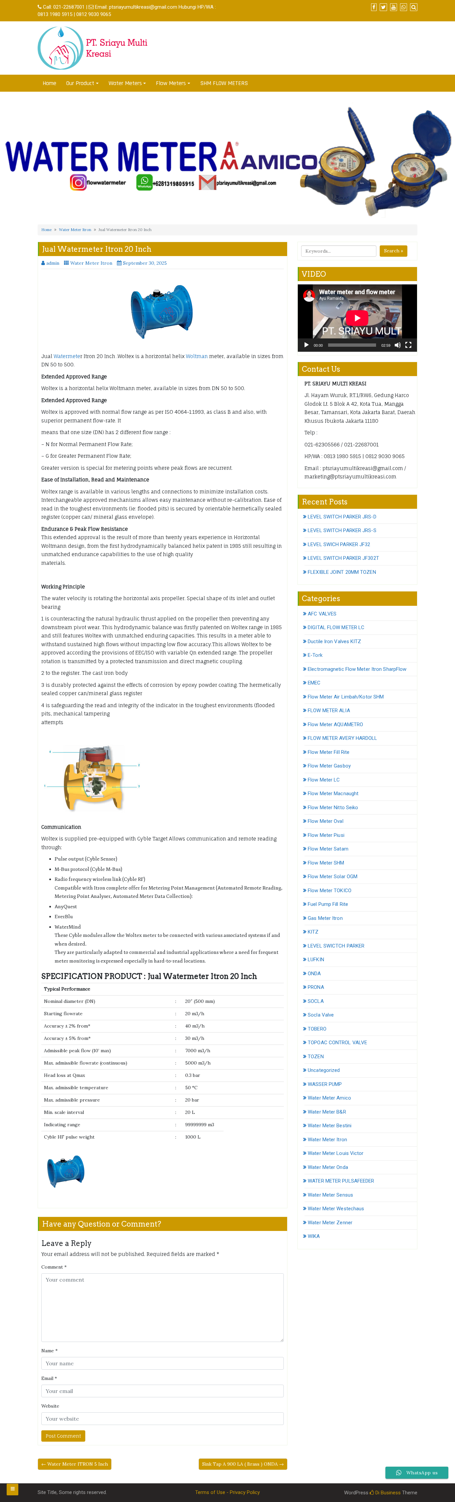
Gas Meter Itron (325, 918)
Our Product (80, 83)
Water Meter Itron (75, 229)
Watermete (67, 356)
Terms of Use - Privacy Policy (227, 1492)
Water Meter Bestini (329, 1126)
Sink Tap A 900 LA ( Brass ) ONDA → (243, 1464)
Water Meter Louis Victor (335, 1153)
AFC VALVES (322, 614)
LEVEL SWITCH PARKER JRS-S (342, 530)
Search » (393, 251)
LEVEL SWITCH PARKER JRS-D (342, 517)
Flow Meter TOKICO (329, 891)
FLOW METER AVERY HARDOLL (342, 738)
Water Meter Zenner (330, 1223)
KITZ (313, 932)
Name (49, 1351)
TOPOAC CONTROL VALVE (337, 1043)
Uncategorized (324, 1070)
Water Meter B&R (327, 1112)
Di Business (387, 1493)
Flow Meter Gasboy (329, 766)
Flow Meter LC (324, 780)
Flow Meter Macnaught (333, 794)
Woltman (197, 356)
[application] (357, 317)
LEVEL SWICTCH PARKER (336, 946)
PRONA (316, 987)
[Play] (306, 345)
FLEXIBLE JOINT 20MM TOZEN (342, 572)
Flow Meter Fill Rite (328, 752)
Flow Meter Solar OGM (332, 877)
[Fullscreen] (408, 345)
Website (50, 1406)
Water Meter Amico (329, 1098)
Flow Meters (171, 83)
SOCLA (316, 1001)
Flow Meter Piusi (326, 835)
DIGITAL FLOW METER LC (336, 627)
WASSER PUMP (325, 1084)
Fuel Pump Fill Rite (328, 904)
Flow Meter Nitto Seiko (333, 808)
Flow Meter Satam (328, 849)
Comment (54, 1267)
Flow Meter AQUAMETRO (335, 724)
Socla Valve (321, 1015)
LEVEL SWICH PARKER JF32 (339, 544)
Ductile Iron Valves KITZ (334, 641)
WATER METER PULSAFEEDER (341, 1181)
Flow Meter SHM (326, 863)
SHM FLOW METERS (224, 83)
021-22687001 (69, 7)
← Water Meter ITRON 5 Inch (74, 1464)
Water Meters (125, 83)
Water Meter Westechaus (336, 1209)
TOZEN (316, 1057)
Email (49, 1378)
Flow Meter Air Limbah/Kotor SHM (346, 697)
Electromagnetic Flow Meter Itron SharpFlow (357, 669)
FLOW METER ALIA (329, 710)
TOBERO (317, 1029)
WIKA (314, 1236)
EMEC (314, 683)
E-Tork (315, 655)
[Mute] (397, 345)
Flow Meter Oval (325, 821)
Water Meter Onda (328, 1167)
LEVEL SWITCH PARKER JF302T (343, 558)
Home (49, 83)
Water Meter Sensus (330, 1195)
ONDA (314, 974)
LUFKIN (316, 960)
